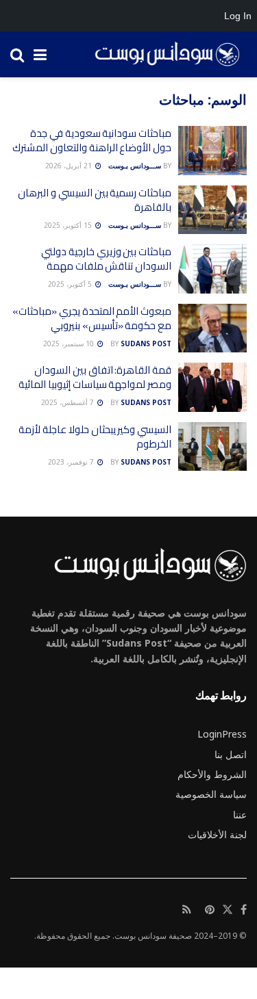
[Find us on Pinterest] (210, 910)
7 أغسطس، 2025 (68, 402)
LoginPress (222, 733)
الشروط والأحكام (212, 774)
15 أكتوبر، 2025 (69, 225)
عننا (240, 814)
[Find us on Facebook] (244, 910)
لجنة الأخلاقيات (217, 834)
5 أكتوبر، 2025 (71, 284)
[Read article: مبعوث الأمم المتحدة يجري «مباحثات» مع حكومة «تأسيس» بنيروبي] (212, 328)
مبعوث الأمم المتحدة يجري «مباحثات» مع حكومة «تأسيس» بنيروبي (91, 318)
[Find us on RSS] (186, 910)
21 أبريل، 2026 (69, 165)
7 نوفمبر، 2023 (72, 462)
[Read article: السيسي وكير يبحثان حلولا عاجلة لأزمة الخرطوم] (212, 446)
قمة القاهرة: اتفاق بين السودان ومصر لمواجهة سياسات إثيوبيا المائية (95, 377)
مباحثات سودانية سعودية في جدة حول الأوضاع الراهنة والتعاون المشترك (91, 140)
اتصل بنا (231, 754)
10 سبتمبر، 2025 (69, 343)
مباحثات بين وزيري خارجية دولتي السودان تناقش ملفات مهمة (106, 259)
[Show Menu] (40, 54)
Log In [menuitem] (238, 15)
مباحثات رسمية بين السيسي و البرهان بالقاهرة (94, 200)
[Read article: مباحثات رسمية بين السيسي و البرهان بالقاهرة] (212, 210)
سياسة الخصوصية (211, 794)
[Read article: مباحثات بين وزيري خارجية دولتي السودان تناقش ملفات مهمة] (212, 269)
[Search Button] (17, 54)
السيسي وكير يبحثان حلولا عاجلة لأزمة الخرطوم (95, 436)
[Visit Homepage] (162, 54)
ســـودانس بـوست (134, 165)
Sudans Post (146, 343)
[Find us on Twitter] (227, 910)
